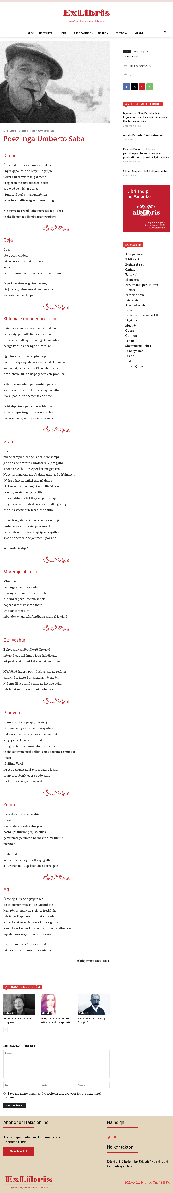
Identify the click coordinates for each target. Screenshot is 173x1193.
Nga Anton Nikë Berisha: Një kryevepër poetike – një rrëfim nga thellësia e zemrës (145, 117)
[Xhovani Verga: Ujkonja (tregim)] (94, 1004)
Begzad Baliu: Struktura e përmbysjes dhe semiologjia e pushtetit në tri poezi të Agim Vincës (146, 153)
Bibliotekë (23, 130)
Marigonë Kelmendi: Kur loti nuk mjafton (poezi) (55, 1020)
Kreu (5, 130)
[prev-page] (5, 1029)
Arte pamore (129, 176)
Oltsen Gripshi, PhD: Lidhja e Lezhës (146, 171)
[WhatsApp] (149, 86)
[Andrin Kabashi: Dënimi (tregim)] (19, 1004)
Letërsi (13, 130)
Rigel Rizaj (146, 51)
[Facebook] (126, 86)
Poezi (135, 51)
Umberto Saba (131, 56)
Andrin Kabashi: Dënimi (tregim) (143, 135)
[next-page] (11, 1029)
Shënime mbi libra (132, 126)
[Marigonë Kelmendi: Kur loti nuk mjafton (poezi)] (56, 1004)
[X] (134, 86)
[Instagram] (115, 1138)
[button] (165, 33)
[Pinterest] (142, 86)
